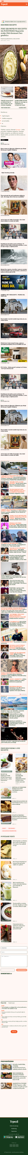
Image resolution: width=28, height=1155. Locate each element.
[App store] (20, 1137)
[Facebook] (11, 1145)
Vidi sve (14, 1031)
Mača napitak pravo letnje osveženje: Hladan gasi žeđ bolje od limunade (19, 885)
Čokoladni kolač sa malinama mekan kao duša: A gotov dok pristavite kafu (19, 926)
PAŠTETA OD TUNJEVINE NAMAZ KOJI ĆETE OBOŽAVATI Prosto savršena (19, 789)
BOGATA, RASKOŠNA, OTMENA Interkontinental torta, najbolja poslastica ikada (19, 1067)
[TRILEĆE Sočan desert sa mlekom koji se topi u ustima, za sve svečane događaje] (7, 93)
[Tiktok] (17, 1145)
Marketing (14, 1128)
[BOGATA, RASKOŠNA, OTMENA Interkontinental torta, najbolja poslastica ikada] (6, 1067)
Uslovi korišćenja (14, 1126)
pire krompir (12, 828)
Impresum (14, 1131)
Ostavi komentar (21, 970)
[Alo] (2, 1)
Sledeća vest (22, 107)
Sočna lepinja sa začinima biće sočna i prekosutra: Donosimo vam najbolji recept (20, 843)
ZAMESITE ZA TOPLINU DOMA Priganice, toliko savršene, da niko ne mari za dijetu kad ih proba (20, 1086)
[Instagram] (14, 1145)
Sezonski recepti (9, 25)
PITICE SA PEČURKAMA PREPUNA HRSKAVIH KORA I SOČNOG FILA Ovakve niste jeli (21, 778)
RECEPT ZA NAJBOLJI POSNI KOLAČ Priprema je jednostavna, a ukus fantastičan (6, 777)
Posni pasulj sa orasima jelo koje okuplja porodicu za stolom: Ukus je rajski (20, 904)
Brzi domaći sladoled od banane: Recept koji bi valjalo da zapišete (19, 863)
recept (4, 828)
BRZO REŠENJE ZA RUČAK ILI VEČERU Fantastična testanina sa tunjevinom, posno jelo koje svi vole (20, 1076)
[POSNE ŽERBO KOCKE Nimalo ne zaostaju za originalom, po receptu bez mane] (21, 93)
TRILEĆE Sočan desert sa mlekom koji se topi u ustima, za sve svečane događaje (7, 103)
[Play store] (8, 1137)
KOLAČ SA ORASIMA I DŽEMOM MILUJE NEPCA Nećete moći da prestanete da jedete (19, 817)
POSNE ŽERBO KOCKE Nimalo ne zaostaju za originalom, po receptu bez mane (21, 103)
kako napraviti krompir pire (9, 830)
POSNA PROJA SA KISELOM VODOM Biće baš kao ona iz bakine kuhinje (19, 802)
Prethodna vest (5, 107)
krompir (18, 129)
